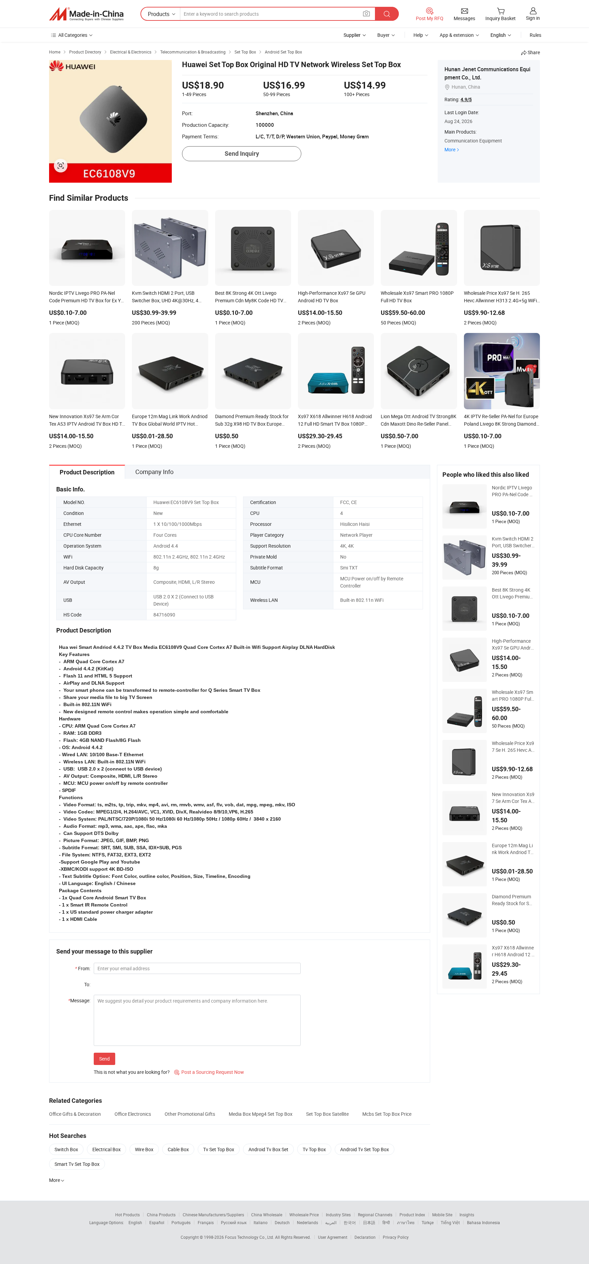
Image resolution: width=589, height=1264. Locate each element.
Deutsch (282, 1222)
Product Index (412, 1214)
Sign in (533, 18)
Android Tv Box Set (268, 1149)
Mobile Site (442, 1214)
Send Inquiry (242, 153)
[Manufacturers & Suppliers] (86, 14)
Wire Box (144, 1149)
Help (418, 35)
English (135, 1222)
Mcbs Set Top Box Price (386, 1114)
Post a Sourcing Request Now (209, 1072)
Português (181, 1222)
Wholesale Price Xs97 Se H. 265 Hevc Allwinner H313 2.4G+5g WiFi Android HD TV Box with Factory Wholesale (513, 746)
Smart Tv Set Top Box (77, 1164)
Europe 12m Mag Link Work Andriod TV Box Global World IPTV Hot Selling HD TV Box (512, 849)
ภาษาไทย (405, 1222)
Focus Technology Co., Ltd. (250, 1237)
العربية (330, 1222)
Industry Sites (338, 1214)
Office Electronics (133, 1114)
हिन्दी (386, 1222)
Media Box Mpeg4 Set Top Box (260, 1114)
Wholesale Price (304, 1214)
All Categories (72, 35)
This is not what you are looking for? (132, 1072)
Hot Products (127, 1214)
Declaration (365, 1237)
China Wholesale (266, 1214)
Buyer (383, 35)
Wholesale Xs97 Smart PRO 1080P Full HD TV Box (512, 695)
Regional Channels (375, 1214)
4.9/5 (466, 99)
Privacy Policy (396, 1237)
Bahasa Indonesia (483, 1222)
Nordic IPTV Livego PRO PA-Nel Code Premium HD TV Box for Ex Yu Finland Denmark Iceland (513, 491)
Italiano (261, 1222)
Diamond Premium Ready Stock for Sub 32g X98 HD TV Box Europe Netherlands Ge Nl (513, 900)
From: (82, 968)
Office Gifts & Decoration (75, 1114)
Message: (79, 1000)
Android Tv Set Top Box (364, 1149)
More (449, 149)
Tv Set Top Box (218, 1149)
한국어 (350, 1222)
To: (87, 984)
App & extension (457, 35)
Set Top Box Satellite (327, 1114)
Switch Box (66, 1149)
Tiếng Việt (450, 1222)
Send (104, 1058)
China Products (161, 1214)
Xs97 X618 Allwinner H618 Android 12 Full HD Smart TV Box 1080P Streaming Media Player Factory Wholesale (513, 951)
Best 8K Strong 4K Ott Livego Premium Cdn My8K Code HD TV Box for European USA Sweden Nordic (513, 593)
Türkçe (428, 1222)
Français (206, 1222)
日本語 (369, 1222)
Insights (466, 1214)
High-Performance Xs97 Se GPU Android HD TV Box (513, 644)
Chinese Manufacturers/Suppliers (213, 1214)
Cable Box (178, 1149)
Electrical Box (106, 1149)
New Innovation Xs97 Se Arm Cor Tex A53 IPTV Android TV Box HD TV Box (513, 798)
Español (156, 1222)
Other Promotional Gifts (190, 1114)
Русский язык (233, 1222)
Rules (535, 35)
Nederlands (307, 1222)
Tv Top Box (314, 1149)
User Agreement (332, 1237)
